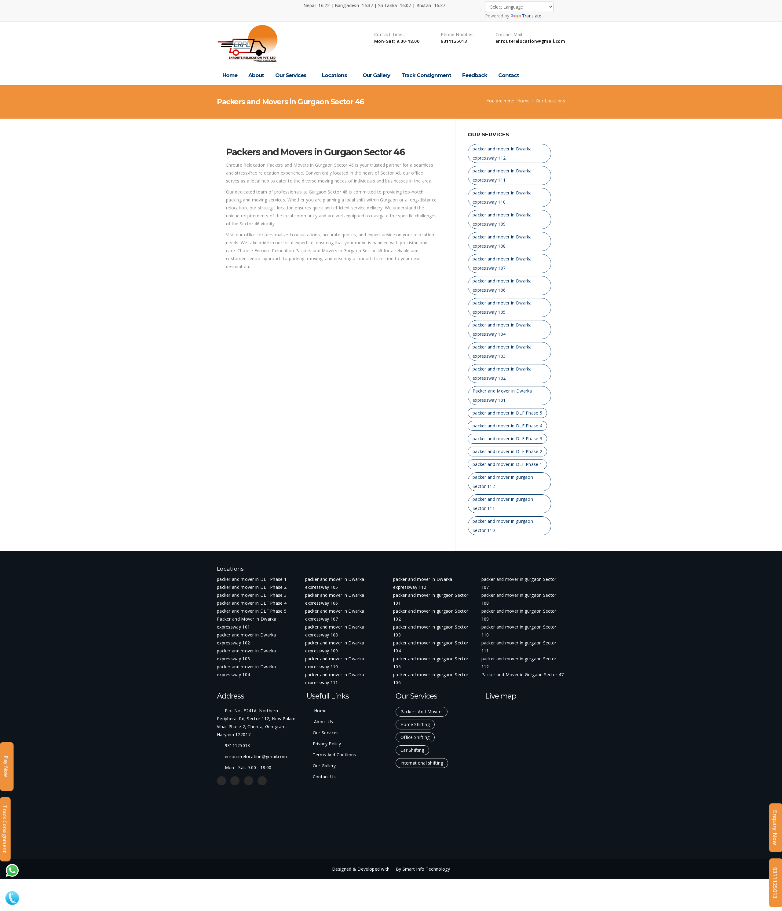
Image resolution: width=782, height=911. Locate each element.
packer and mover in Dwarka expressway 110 (502, 197)
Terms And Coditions (334, 755)
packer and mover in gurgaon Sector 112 (503, 481)
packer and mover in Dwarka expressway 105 (502, 307)
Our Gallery (376, 75)
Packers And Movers (421, 711)
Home (229, 75)
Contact (508, 75)
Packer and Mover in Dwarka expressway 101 (502, 395)
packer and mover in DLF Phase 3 (507, 438)
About (256, 75)
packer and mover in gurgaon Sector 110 (503, 525)
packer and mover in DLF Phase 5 (507, 413)
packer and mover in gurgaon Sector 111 (503, 503)
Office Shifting (415, 737)
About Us (323, 722)
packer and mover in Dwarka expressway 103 (502, 351)
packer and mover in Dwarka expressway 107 (502, 263)
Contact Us (324, 777)
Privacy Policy (327, 744)
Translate (532, 16)
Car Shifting (412, 750)
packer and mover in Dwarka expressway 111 (502, 175)
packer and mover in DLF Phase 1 (507, 464)
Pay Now (6, 766)
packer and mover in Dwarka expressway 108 (502, 241)
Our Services (290, 75)
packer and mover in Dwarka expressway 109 (502, 219)
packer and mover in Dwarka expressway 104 (502, 329)
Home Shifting (415, 724)
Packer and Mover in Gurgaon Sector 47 (522, 674)
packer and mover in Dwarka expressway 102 (502, 373)
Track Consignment (426, 75)
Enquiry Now (775, 827)
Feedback (474, 75)
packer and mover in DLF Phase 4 (507, 426)
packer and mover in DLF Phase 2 (507, 451)
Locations (334, 75)
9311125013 (775, 882)
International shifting (421, 763)
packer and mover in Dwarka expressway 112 (502, 153)
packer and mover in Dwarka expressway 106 (502, 285)
